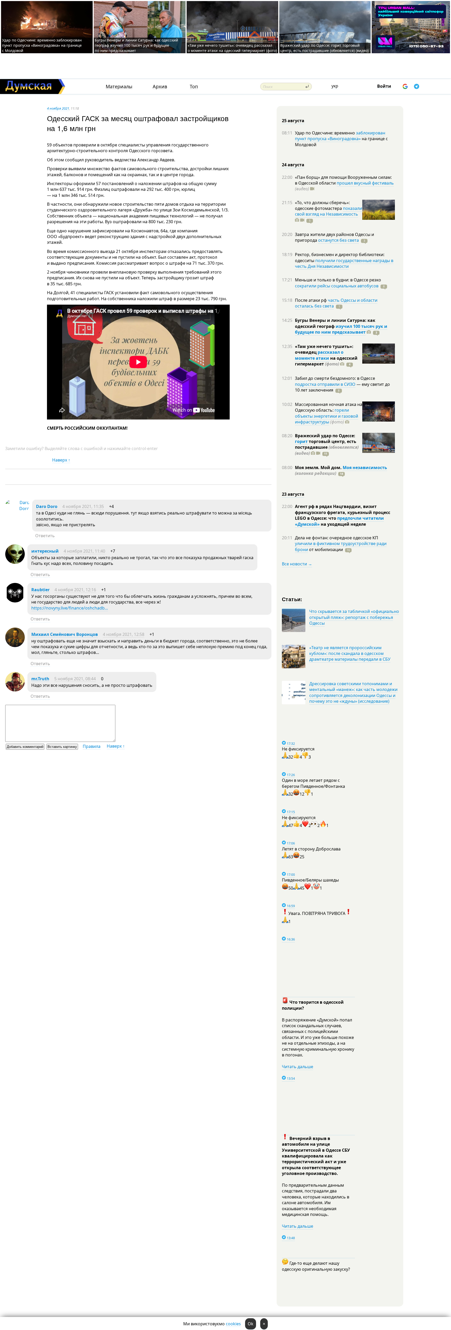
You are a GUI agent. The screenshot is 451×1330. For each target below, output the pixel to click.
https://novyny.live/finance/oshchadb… (69, 608)
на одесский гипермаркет (326, 361)
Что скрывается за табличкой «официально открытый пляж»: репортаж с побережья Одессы (354, 617)
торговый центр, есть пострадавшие (327, 447)
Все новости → (297, 564)
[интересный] (15, 562)
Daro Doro (46, 506)
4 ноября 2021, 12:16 (75, 590)
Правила (91, 746)
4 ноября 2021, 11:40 (84, 551)
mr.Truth (40, 679)
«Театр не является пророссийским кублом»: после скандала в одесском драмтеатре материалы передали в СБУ (349, 653)
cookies (233, 1324)
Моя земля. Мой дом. (319, 467)
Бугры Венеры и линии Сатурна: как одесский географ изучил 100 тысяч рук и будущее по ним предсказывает (136, 45)
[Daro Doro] (17, 508)
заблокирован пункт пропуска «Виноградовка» (340, 135)
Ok (250, 1324)
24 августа (293, 165)
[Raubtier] (15, 601)
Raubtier (40, 590)
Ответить (45, 536)
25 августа (293, 120)
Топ (194, 86)
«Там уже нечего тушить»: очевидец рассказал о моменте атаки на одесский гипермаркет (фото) (232, 48)
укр (334, 86)
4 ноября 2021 (58, 108)
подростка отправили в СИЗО (325, 384)
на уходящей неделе (343, 524)
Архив (160, 86)
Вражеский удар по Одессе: (325, 436)
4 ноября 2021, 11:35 (83, 506)
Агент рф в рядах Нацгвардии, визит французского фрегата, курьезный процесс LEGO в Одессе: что (342, 512)
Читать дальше (297, 1066)
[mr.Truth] (15, 690)
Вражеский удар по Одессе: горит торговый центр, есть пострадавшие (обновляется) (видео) (324, 48)
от (325, 549)
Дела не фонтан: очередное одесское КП (336, 538)
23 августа (293, 494)
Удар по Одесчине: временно (325, 133)
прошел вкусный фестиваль (365, 183)
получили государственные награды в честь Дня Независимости (344, 263)
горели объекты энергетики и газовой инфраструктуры (326, 416)
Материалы (119, 86)
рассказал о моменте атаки (319, 355)
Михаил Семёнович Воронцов (64, 634)
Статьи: (292, 599)
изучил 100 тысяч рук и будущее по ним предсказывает (341, 329)
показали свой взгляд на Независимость (328, 211)
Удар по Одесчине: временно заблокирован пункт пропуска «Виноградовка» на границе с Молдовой (42, 45)
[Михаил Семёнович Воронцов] (15, 645)
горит (301, 441)
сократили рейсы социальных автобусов (336, 286)
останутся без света (338, 240)
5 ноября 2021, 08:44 (75, 679)
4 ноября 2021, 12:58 (123, 634)
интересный (45, 551)
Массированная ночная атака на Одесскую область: (328, 407)
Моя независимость (365, 467)
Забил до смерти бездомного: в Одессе (335, 378)
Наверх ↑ (61, 460)
